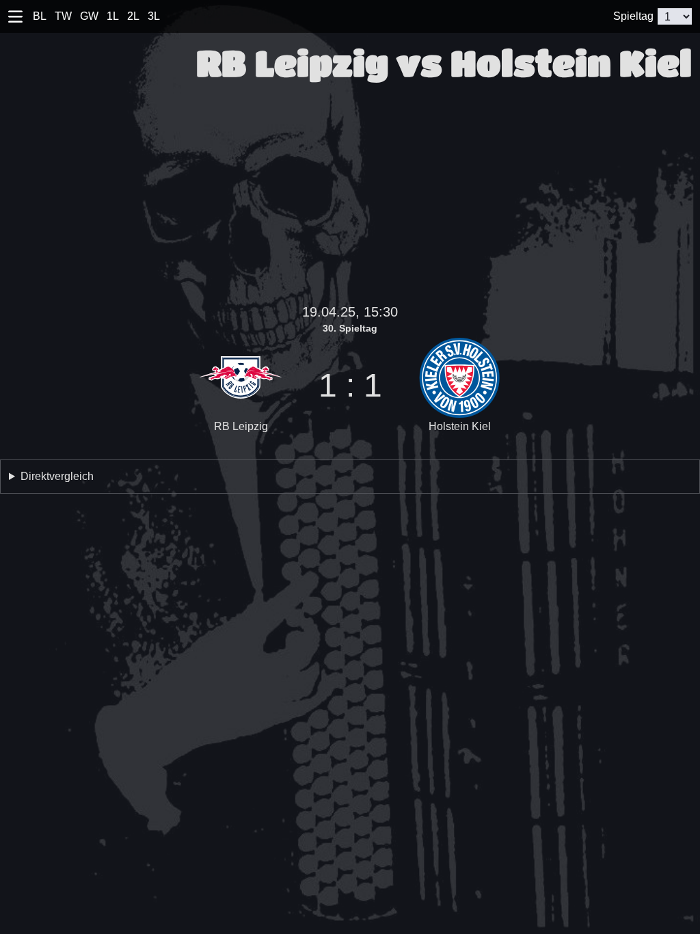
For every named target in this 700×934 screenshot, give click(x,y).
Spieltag (633, 16)
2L (133, 16)
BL (39, 16)
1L (113, 16)
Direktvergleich (57, 476)
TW (63, 16)
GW (89, 16)
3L (154, 16)
